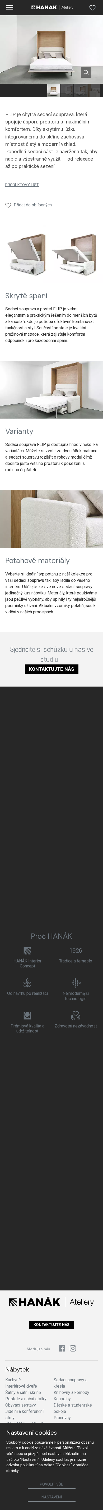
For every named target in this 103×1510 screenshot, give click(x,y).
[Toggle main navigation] (9, 7)
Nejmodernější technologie (76, 996)
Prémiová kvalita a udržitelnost (27, 1029)
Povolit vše (51, 1484)
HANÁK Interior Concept (27, 963)
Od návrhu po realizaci (27, 993)
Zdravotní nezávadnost (76, 1026)
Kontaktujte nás (51, 669)
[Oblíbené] (92, 7)
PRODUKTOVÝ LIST (22, 184)
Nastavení (51, 1497)
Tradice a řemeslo (75, 960)
